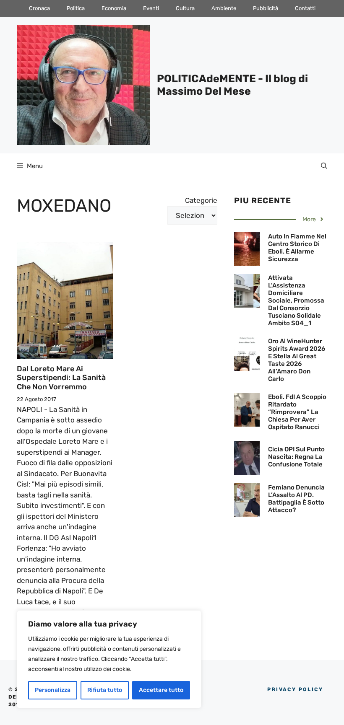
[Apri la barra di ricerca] (324, 166)
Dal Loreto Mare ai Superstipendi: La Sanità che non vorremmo (61, 377)
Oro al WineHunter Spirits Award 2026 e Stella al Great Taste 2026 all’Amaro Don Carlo (296, 360)
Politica (76, 8)
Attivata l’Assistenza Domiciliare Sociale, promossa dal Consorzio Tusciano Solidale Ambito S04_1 (296, 300)
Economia (114, 8)
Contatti (305, 8)
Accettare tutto (161, 690)
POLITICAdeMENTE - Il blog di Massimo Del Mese (232, 84)
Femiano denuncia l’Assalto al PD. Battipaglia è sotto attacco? (296, 499)
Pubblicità (265, 8)
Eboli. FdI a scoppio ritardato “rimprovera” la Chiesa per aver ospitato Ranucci (297, 412)
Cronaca (39, 8)
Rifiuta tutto (104, 690)
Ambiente (223, 8)
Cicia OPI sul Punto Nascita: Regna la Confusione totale (296, 456)
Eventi (151, 8)
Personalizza (52, 690)
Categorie (201, 200)
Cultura (185, 8)
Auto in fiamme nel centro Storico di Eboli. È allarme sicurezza (297, 248)
